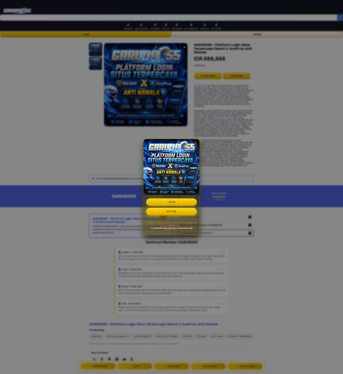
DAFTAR (171, 211)
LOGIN (171, 202)
